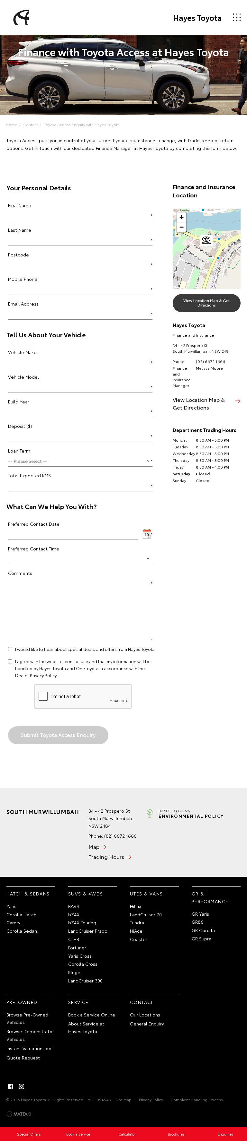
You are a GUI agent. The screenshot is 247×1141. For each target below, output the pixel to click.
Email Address (23, 303)
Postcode (18, 254)
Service (78, 1002)
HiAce (136, 931)
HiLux (135, 906)
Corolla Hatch (21, 914)
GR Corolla (203, 930)
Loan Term (19, 450)
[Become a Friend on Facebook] (10, 1086)
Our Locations (145, 1014)
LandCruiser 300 (85, 980)
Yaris (11, 906)
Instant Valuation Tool (29, 1048)
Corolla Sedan (21, 931)
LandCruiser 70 (146, 914)
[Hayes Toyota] (20, 17)
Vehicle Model (23, 377)
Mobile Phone (22, 279)
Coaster (138, 939)
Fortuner (77, 947)
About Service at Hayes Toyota (86, 1027)
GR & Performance (210, 897)
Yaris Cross (80, 956)
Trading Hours (106, 856)
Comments (20, 573)
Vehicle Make (22, 352)
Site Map (123, 1099)
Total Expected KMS (29, 475)
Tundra (137, 922)
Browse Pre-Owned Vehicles (27, 1018)
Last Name (19, 230)
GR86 (198, 922)
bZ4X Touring (82, 922)
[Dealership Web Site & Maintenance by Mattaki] (19, 1114)
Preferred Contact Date (33, 524)
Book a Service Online (91, 1014)
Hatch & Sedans (28, 893)
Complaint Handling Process (196, 1099)
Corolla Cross (82, 964)
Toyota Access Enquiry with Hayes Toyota (82, 124)
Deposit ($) (20, 426)
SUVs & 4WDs (85, 893)
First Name (19, 205)
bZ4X (73, 914)
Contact (30, 124)
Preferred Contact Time (33, 548)
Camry (13, 922)
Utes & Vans (146, 893)
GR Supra (201, 938)
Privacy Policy (151, 1099)
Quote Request (23, 1057)
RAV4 (73, 906)
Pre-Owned (22, 1002)
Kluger (75, 972)
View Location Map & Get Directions (206, 302)
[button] (206, 242)
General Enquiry (147, 1023)
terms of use (75, 661)
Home (11, 124)
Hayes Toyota (197, 17)
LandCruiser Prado (87, 931)
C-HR (73, 939)
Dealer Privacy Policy (36, 675)
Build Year (18, 401)
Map (93, 846)
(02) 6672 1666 (210, 361)
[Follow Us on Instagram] (21, 1086)
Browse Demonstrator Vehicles (30, 1035)
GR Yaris (200, 914)
